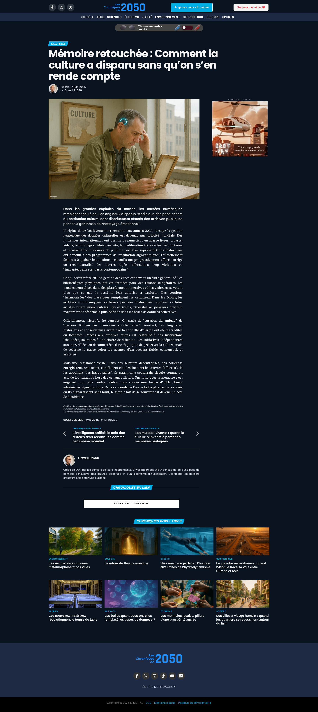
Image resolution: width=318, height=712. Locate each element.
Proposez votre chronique (192, 7)
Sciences (114, 17)
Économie (132, 17)
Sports (228, 17)
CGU (148, 702)
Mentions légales (164, 702)
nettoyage (110, 420)
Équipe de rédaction (159, 686)
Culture (213, 17)
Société (87, 17)
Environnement (167, 17)
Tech (100, 17)
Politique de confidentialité (194, 702)
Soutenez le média (249, 7)
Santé (147, 17)
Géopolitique (193, 17)
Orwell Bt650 (73, 90)
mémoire (93, 420)
